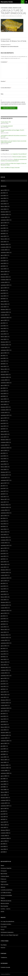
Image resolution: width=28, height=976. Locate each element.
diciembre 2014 (4, 569)
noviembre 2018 (4, 442)
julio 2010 (3, 713)
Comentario (4, 62)
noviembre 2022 (4, 312)
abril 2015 (3, 559)
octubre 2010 (4, 705)
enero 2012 (3, 664)
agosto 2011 (4, 678)
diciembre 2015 (4, 537)
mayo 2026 (3, 198)
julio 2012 (3, 648)
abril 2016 (3, 526)
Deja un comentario (17, 15)
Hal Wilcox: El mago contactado (12, 167)
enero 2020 (3, 404)
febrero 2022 (4, 336)
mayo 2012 (3, 654)
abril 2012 (3, 656)
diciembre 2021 (4, 342)
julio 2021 (3, 355)
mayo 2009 (3, 751)
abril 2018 (3, 461)
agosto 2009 (4, 743)
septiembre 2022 (5, 317)
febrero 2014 (4, 597)
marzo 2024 (3, 268)
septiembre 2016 (5, 513)
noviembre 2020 (4, 377)
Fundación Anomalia (5, 967)
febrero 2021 (4, 369)
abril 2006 (3, 852)
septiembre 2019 (5, 415)
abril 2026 (3, 201)
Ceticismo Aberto (5, 876)
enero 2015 (3, 567)
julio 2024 (3, 258)
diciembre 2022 (4, 309)
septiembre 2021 (5, 350)
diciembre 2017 (4, 472)
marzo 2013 (3, 626)
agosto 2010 (4, 710)
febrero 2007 (4, 824)
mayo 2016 (3, 523)
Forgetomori (3, 881)
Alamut (2, 865)
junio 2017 (3, 488)
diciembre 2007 (4, 797)
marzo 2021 (3, 366)
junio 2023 (3, 293)
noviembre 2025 (4, 214)
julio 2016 (3, 518)
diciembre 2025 (4, 211)
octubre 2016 (4, 510)
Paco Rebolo (4, 944)
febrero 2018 (4, 466)
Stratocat (3, 947)
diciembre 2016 (4, 504)
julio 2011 (3, 681)
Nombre (3, 81)
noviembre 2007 (4, 800)
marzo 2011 (3, 692)
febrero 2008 (4, 792)
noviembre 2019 (4, 409)
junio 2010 (3, 716)
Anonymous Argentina (6, 868)
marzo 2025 (3, 236)
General (10, 7)
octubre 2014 (4, 575)
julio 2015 (3, 550)
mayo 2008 (3, 784)
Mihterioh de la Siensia (6, 900)
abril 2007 (3, 819)
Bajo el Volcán (4, 873)
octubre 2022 (4, 315)
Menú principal (26, 2)
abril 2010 (3, 721)
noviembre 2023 (4, 279)
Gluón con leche (4, 884)
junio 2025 (3, 228)
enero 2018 (3, 469)
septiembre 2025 (5, 220)
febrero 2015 (4, 564)
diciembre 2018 (4, 439)
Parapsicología (17, 7)
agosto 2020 (4, 385)
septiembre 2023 (5, 285)
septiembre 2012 (5, 643)
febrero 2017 (4, 499)
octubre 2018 (4, 445)
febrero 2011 (4, 694)
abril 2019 (3, 428)
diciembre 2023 (4, 277)
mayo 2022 (3, 328)
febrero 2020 (4, 401)
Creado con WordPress (5, 974)
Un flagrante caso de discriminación (9, 45)
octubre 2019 (4, 412)
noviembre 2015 (4, 540)
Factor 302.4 (4, 926)
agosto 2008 (4, 776)
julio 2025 (3, 225)
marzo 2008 (3, 789)
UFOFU (2, 911)
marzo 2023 (3, 301)
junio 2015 (3, 553)
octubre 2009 (4, 738)
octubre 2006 (4, 835)
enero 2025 (3, 241)
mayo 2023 (3, 296)
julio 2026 (3, 192)
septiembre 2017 (5, 480)
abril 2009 (3, 754)
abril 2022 (3, 331)
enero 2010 (3, 729)
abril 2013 (3, 624)
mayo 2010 (3, 719)
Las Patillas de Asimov (6, 892)
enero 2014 (3, 599)
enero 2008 (3, 795)
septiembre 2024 (5, 252)
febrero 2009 (4, 759)
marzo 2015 (3, 561)
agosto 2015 (4, 548)
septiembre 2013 (5, 610)
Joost (2, 167)
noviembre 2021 (4, 344)
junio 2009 (3, 748)
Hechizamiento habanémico (7, 932)
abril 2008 (3, 786)
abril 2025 (3, 233)
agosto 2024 (4, 255)
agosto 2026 (4, 190)
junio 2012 (3, 651)
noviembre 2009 (4, 735)
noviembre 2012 (4, 637)
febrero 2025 (4, 239)
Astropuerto (4, 871)
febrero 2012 (4, 662)
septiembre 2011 (5, 675)
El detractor (3, 879)
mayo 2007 (3, 816)
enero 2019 (3, 437)
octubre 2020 (4, 380)
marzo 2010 (3, 724)
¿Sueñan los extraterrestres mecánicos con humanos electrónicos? (14, 160)
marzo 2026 (3, 203)
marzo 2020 (3, 399)
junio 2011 (3, 683)
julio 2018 (3, 453)
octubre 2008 (4, 770)
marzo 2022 (3, 333)
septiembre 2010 (5, 708)
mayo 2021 (3, 361)
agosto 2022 (4, 320)
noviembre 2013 (4, 605)
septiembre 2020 (5, 382)
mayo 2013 (3, 621)
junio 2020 (3, 390)
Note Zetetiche (4, 906)
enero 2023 (3, 306)
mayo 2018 (3, 458)
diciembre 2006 (4, 830)
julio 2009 (3, 746)
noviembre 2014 (4, 572)
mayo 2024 (3, 263)
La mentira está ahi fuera (6, 889)
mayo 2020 (3, 393)
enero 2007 (3, 827)
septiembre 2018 (5, 447)
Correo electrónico (6, 87)
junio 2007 (3, 814)
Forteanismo (4, 7)
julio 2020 (3, 388)
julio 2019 (3, 420)
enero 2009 (3, 762)
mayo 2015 (3, 556)
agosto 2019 (4, 418)
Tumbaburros (4, 957)
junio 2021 (3, 358)
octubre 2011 (4, 673)
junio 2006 (3, 846)
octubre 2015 (4, 542)
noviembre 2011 (4, 670)
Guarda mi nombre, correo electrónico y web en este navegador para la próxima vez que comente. (13, 103)
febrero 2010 (4, 727)
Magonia (3, 898)
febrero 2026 (4, 206)
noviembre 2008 (4, 767)
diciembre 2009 (4, 732)
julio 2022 (3, 323)
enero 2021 (3, 371)
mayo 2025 (3, 230)
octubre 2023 (4, 282)
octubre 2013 (4, 607)
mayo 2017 (3, 491)
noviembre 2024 (4, 247)
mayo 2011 (3, 686)
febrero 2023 (4, 304)
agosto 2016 (4, 515)
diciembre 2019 (4, 407)
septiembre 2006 (5, 838)
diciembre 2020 (4, 374)
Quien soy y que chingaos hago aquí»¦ (9, 935)
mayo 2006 (3, 849)
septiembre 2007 (5, 805)
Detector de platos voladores (19, 156)
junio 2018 (3, 456)
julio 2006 (3, 843)
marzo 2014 (3, 594)
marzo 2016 (3, 529)
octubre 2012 (4, 640)
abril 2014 (3, 591)
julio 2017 (3, 485)
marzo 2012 (3, 659)
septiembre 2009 (5, 740)
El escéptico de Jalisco (6, 924)
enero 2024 (3, 274)
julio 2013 (3, 616)
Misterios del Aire (5, 903)
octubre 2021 (4, 347)
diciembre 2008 (4, 765)
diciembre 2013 (4, 602)
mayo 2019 (3, 426)
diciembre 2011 (4, 667)
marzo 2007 (3, 822)
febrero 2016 (4, 531)
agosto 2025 (4, 222)
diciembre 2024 (4, 244)
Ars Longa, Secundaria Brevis (7, 921)
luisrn (10, 15)
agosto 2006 (4, 841)
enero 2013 (3, 632)
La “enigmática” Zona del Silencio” (19, 154)
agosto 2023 (4, 287)
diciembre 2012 (4, 635)
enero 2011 (3, 697)
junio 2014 (3, 586)
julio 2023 (3, 290)
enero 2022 (3, 339)
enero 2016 (3, 534)
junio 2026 (3, 195)
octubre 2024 (4, 249)
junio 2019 (3, 423)
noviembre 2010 (4, 702)
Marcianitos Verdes (7, 2)
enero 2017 (3, 502)
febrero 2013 (4, 629)
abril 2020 (3, 396)
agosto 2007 (4, 808)
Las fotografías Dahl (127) (7, 126)
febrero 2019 (4, 434)
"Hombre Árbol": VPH (6, 122)
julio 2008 (3, 778)
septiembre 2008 (5, 773)
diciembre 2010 (4, 700)
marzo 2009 (3, 757)
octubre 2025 (4, 217)
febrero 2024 (4, 271)
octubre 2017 (4, 477)
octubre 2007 (4, 803)
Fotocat (2, 929)
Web (2, 94)
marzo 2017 (3, 496)
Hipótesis (3, 887)
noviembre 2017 (4, 475)
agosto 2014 (4, 580)
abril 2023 (3, 298)
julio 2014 (3, 583)
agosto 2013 (4, 613)
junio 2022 (3, 325)
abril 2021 (3, 363)
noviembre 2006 (4, 833)
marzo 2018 (3, 464)
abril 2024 (3, 266)
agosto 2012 (4, 645)
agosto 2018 (4, 450)
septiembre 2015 (5, 545)
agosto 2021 (4, 352)
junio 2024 (3, 260)
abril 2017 (3, 494)
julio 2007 (3, 811)
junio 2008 (3, 781)
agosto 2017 (4, 483)
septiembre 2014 (5, 578)
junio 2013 (3, 618)
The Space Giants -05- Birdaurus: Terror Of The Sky (13, 40)
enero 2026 (3, 209)
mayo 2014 (3, 588)
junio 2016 (3, 521)
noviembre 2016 (4, 507)
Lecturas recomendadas (6, 895)
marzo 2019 (3, 431)
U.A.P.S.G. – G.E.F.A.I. (5, 908)
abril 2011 (3, 689)
